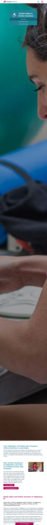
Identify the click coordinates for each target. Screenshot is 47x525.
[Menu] (42, 1)
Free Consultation (24, 523)
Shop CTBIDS (9, 485)
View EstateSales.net (11, 488)
